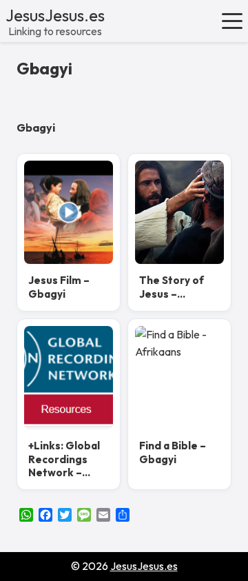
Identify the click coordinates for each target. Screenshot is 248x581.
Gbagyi (44, 69)
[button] (232, 20)
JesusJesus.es (55, 15)
